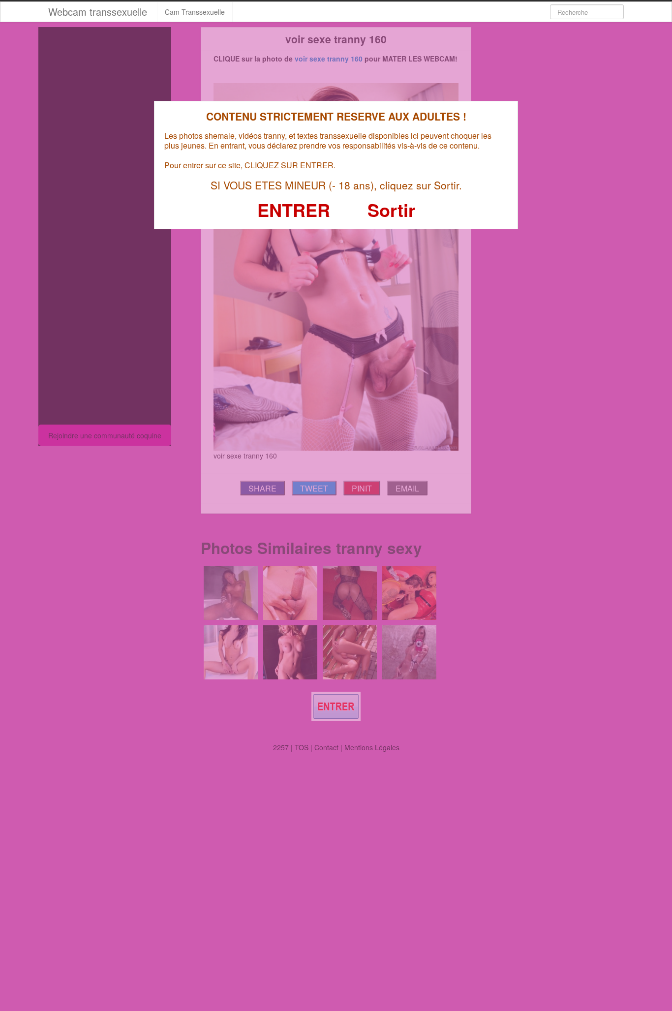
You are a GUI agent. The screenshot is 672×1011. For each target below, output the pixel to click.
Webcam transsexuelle (97, 11)
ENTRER (293, 209)
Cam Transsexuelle (195, 12)
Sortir (391, 209)
